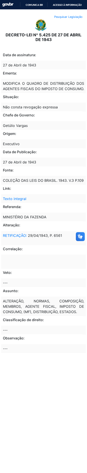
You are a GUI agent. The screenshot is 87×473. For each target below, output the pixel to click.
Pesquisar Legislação (68, 17)
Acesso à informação (67, 4)
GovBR (7, 4)
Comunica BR (34, 4)
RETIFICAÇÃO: (15, 235)
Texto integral (14, 198)
